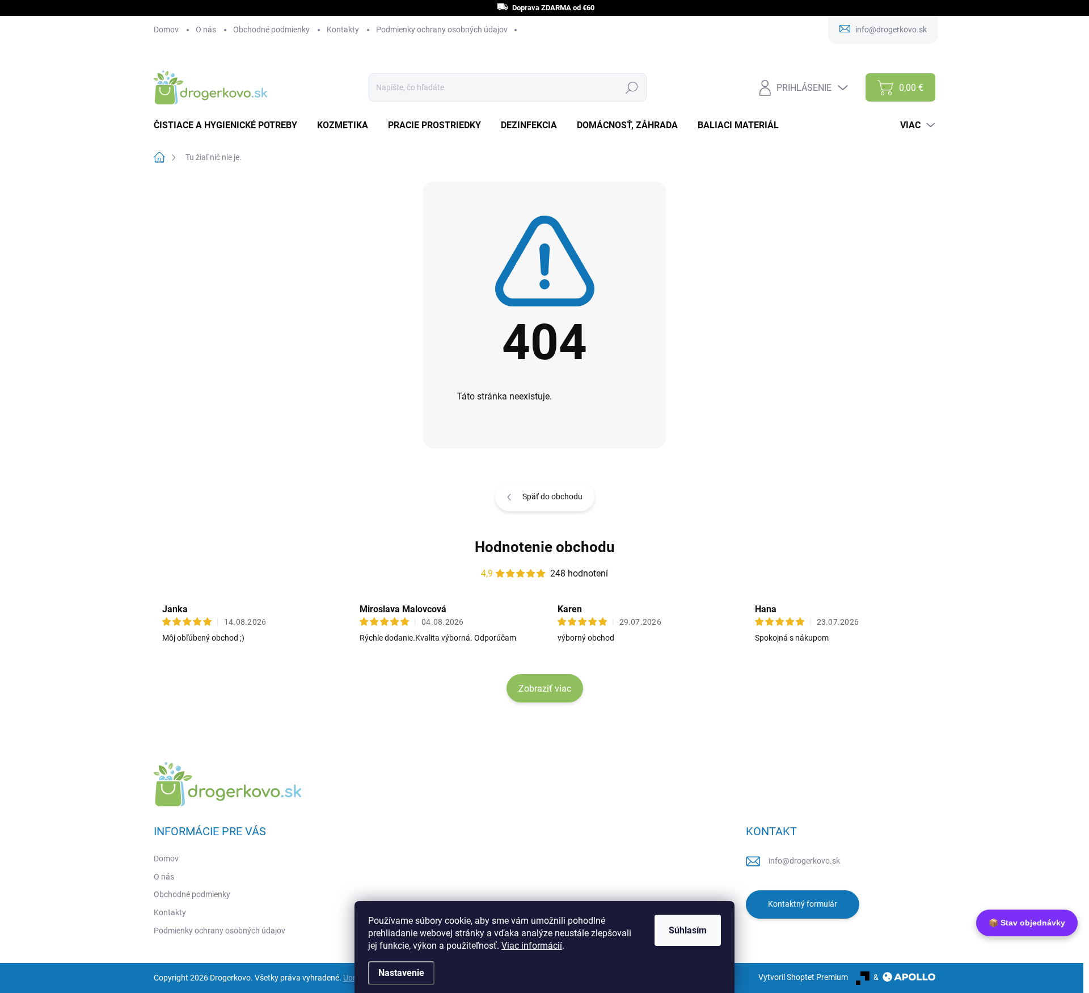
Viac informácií (531, 945)
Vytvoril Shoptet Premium (803, 977)
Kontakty (343, 29)
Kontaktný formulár (802, 903)
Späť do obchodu (552, 496)
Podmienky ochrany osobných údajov (442, 29)
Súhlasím (688, 930)
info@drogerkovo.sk (804, 860)
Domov (166, 29)
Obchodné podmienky (271, 29)
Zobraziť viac (544, 688)
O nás (206, 29)
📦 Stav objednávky (1027, 922)
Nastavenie (401, 972)
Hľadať (631, 87)
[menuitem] (230, 125)
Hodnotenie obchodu (545, 547)
